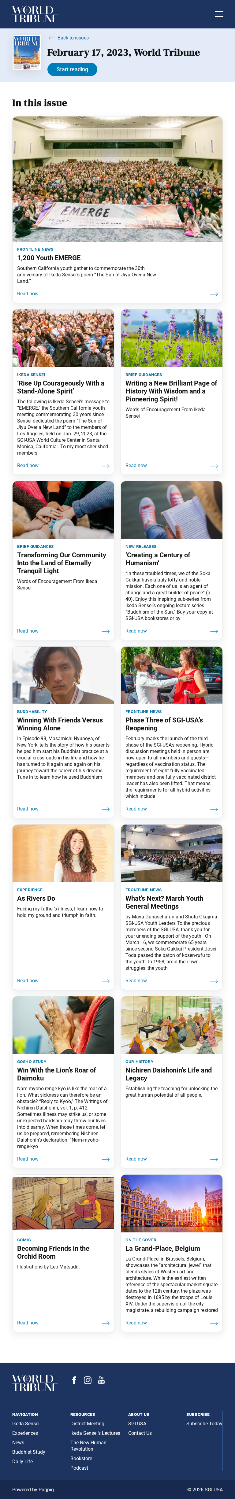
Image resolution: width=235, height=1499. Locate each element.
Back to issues (73, 38)
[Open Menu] (219, 14)
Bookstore (81, 1458)
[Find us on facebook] (74, 1382)
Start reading (72, 69)
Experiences (25, 1433)
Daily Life (22, 1461)
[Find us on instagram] (87, 1382)
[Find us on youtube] (101, 1382)
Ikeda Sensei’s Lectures (95, 1433)
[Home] (111, 14)
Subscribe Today (204, 1424)
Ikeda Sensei (25, 1424)
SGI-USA (137, 1424)
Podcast (79, 1468)
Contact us (140, 1433)
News (18, 1442)
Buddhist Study (28, 1452)
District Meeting (87, 1424)
